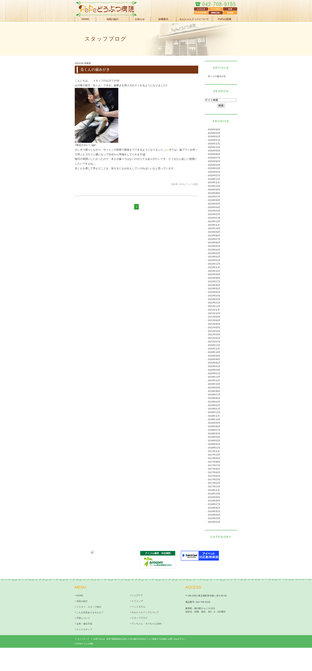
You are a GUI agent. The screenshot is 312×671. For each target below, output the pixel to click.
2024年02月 (214, 214)
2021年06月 (214, 324)
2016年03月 (214, 518)
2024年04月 (214, 207)
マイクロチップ (84, 629)
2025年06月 (214, 161)
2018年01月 (214, 448)
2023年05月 (214, 246)
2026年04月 (214, 133)
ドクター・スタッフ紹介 (88, 607)
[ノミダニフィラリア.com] (112, 556)
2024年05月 (214, 204)
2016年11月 (214, 490)
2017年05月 (214, 472)
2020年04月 (214, 366)
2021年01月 (214, 341)
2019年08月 (214, 391)
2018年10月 (214, 419)
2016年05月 (214, 511)
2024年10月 (214, 186)
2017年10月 (214, 455)
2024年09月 (214, 189)
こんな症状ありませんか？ (90, 612)
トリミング (137, 601)
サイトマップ (83, 639)
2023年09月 (214, 232)
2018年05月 (214, 433)
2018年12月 (214, 412)
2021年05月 (214, 327)
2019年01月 (214, 409)
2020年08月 (214, 359)
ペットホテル (138, 606)
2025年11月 (214, 143)
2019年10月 (214, 384)
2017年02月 (214, 483)
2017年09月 (214, 458)
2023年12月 (214, 221)
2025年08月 (214, 154)
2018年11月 (214, 416)
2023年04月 (214, 250)
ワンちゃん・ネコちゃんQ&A (146, 623)
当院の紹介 (82, 601)
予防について (83, 618)
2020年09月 (214, 356)
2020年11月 (214, 348)
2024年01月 (214, 218)
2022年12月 (214, 264)
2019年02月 (214, 405)
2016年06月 (214, 508)
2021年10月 (214, 313)
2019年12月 (214, 377)
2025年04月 (214, 165)
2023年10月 (214, 228)
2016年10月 (214, 493)
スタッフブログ (140, 618)
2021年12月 (214, 306)
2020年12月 (214, 345)
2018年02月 (214, 444)
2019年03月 (214, 402)
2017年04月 (214, 476)
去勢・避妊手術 (84, 623)
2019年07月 (214, 394)
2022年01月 (214, 302)
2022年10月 (214, 271)
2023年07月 (214, 239)
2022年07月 (214, 281)
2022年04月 (214, 292)
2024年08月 (214, 193)
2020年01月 (214, 373)
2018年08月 (214, 426)
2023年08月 (214, 235)
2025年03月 (214, 168)
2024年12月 (214, 179)
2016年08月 (214, 500)
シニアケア (137, 595)
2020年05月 (214, 363)
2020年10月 (214, 352)
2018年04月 (214, 437)
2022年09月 (214, 274)
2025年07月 (214, 158)
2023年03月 (214, 253)
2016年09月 (214, 497)
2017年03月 (214, 479)
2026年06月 (214, 129)
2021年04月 (214, 331)
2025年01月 (214, 175)
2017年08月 (214, 462)
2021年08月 (214, 320)
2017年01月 (214, 486)
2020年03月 (214, 370)
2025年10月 (214, 147)
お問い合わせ (99, 639)
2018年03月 (214, 440)
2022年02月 (214, 299)
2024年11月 (214, 182)
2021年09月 (214, 317)
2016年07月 (214, 504)
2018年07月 (214, 430)
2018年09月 (214, 423)
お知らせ (140, 19)
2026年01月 (214, 140)
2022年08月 (214, 278)
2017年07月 (214, 465)
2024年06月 (214, 200)
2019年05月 (214, 398)
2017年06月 (214, 469)
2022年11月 (214, 267)
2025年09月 (214, 150)
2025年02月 (214, 172)
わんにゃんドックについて (194, 19)
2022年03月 (214, 295)
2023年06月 (214, 242)
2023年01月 (214, 260)
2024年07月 (214, 196)
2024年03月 (214, 211)
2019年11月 (214, 380)
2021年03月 (214, 334)
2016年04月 (214, 515)
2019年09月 (214, 387)
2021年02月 (214, 338)
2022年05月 (214, 288)
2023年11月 (214, 225)
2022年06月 (214, 285)
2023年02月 (214, 257)
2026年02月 (214, 136)
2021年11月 (214, 310)
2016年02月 (214, 522)
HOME (85, 19)
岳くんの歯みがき (95, 69)
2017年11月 (214, 451)
